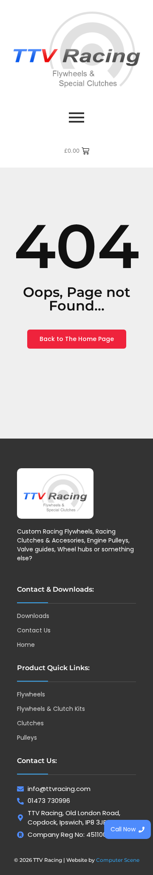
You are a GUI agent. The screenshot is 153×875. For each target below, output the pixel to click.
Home (26, 644)
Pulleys (27, 737)
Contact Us (34, 630)
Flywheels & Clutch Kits (51, 708)
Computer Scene (117, 860)
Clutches (30, 723)
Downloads (33, 616)
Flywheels (31, 694)
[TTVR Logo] (55, 493)
